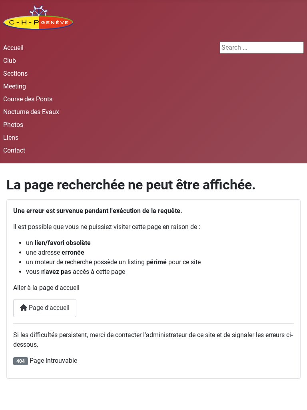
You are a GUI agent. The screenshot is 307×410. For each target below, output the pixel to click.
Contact (14, 150)
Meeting (14, 86)
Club (9, 60)
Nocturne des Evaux (31, 112)
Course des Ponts (27, 99)
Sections (15, 73)
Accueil (13, 48)
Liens (10, 137)
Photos (13, 125)
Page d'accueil (48, 308)
